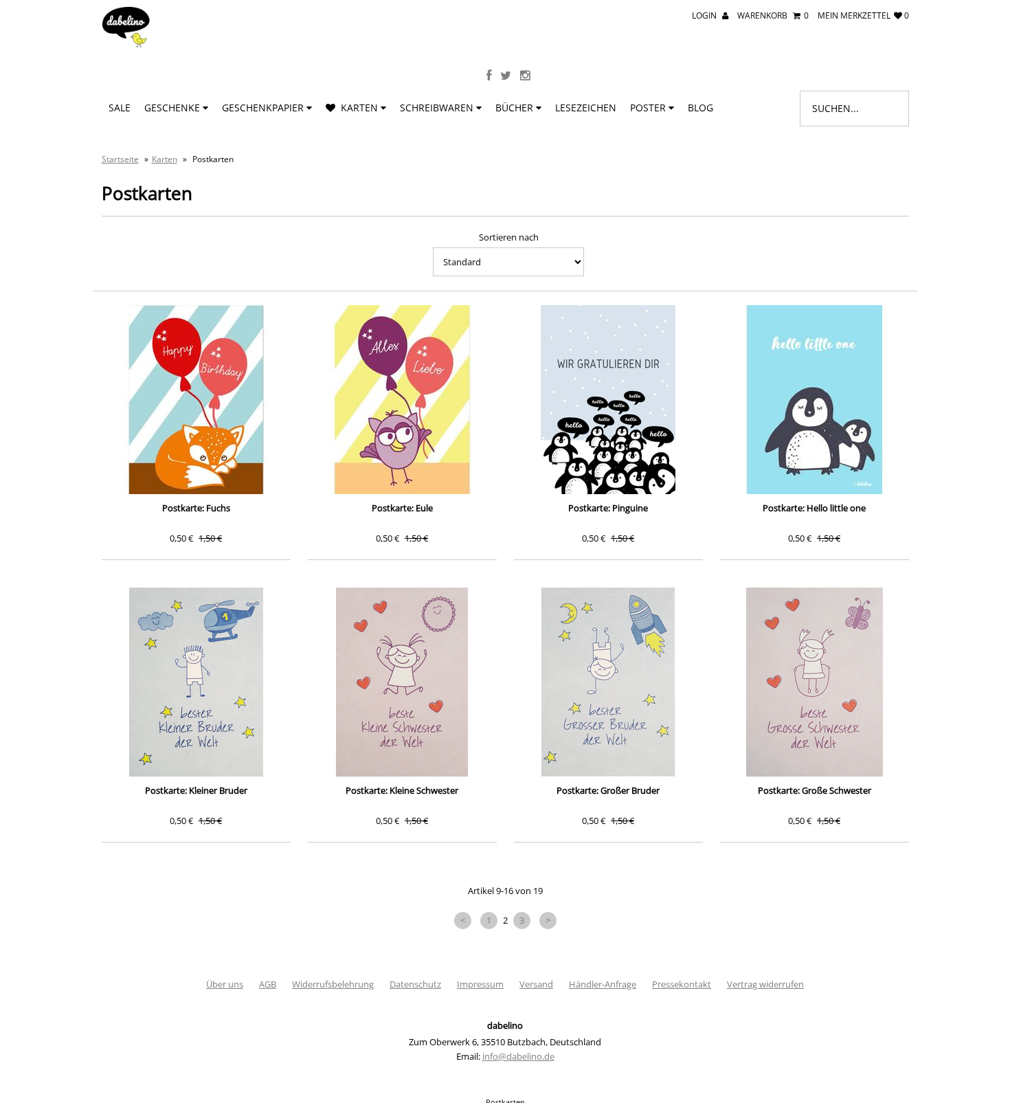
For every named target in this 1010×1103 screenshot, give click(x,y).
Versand (536, 984)
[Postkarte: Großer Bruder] (608, 682)
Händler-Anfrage (602, 984)
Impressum (480, 984)
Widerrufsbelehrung (333, 984)
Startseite (120, 159)
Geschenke (173, 107)
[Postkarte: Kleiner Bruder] (196, 682)
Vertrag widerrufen (765, 984)
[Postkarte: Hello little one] (814, 399)
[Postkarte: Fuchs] (196, 399)
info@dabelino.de (518, 1056)
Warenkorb (773, 15)
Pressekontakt (681, 984)
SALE (120, 107)
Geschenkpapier (264, 107)
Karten (358, 107)
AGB (267, 984)
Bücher (515, 107)
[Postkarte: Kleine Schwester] (402, 682)
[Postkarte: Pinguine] (608, 399)
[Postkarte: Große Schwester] (814, 682)
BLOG (700, 107)
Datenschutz (415, 984)
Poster (649, 107)
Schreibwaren (438, 107)
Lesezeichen (585, 107)
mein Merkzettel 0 (863, 15)
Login (705, 15)
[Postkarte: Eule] (402, 399)
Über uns (224, 984)
